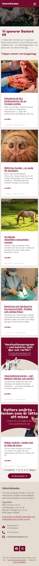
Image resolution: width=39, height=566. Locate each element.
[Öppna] (34, 4)
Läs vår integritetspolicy (17, 560)
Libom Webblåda (19, 562)
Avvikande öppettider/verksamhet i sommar (16, 239)
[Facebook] (16, 548)
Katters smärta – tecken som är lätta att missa (18, 443)
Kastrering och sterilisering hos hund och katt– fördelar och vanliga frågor (18, 309)
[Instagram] (22, 548)
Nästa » (32, 470)
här (26, 48)
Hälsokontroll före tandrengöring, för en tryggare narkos (15, 101)
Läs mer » (7, 119)
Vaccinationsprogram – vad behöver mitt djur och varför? (19, 377)
